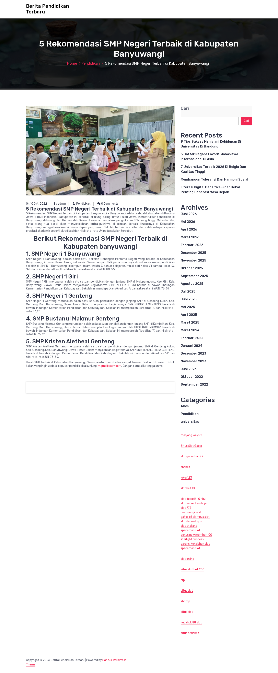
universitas (190, 422)
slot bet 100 (189, 488)
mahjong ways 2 (191, 435)
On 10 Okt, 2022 (36, 203)
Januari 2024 (191, 346)
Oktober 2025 (192, 268)
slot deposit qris (191, 521)
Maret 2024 (190, 330)
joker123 (186, 477)
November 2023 (193, 361)
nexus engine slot (192, 512)
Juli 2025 (188, 291)
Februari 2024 (192, 338)
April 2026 (189, 229)
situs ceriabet (190, 633)
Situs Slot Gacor (191, 446)
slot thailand (189, 526)
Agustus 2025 (192, 284)
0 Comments (109, 203)
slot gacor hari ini (192, 456)
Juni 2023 (189, 369)
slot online (187, 559)
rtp (183, 580)
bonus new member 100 (196, 535)
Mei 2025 (188, 307)
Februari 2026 (192, 245)
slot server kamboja (194, 503)
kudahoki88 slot (191, 622)
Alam (185, 406)
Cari (185, 108)
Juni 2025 (189, 299)
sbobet (185, 467)
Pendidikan (90, 63)
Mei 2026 (188, 222)
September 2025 (194, 276)
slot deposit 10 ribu (193, 499)
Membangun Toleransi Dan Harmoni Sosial (214, 179)
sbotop (185, 601)
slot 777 (186, 508)
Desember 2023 (193, 353)
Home (72, 63)
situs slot (187, 590)
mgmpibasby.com (109, 366)
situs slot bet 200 (192, 569)
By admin (60, 203)
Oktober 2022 (192, 377)
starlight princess (192, 539)
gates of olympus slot (195, 517)
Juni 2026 (189, 214)
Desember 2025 (193, 253)
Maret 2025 (190, 322)
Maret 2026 (190, 237)
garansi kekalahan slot (195, 543)
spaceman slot (190, 530)
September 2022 (194, 384)
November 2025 (193, 260)
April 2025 (189, 315)
